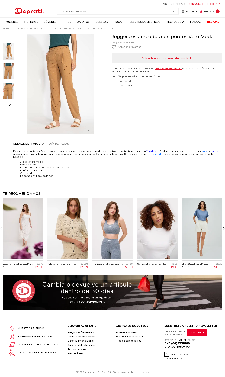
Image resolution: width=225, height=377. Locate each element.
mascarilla (156, 153)
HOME (6, 28)
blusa (205, 151)
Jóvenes (50, 22)
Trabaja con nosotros (35, 336)
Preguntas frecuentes (81, 332)
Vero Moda (46, 28)
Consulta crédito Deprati (205, 4)
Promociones (75, 353)
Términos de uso (78, 349)
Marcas (195, 22)
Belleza (102, 22)
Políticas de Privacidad (81, 336)
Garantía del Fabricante (81, 344)
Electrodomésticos (145, 22)
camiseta (215, 151)
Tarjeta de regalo (173, 4)
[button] (9, 105)
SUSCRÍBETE (197, 332)
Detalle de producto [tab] (28, 143)
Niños (66, 22)
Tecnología (175, 22)
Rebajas (213, 22)
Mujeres (12, 22)
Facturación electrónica (37, 352)
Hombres (31, 22)
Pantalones (126, 85)
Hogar (119, 22)
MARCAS (31, 28)
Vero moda (125, 81)
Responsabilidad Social (129, 336)
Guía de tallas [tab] (59, 143)
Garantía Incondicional (81, 340)
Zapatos (83, 22)
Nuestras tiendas (31, 328)
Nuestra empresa (126, 332)
